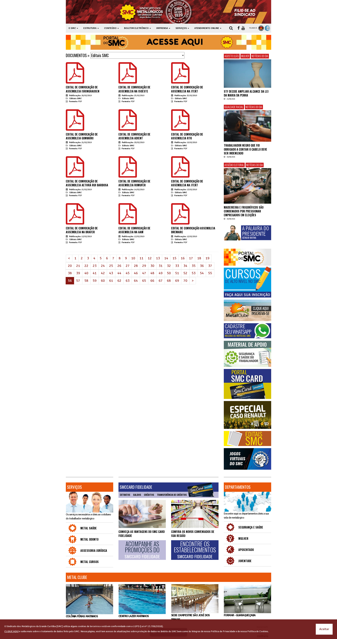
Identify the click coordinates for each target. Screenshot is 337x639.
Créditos (149, 494)
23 (95, 266)
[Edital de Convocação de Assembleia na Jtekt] (180, 79)
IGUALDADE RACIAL (233, 107)
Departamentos (237, 487)
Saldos (137, 494)
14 (166, 258)
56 (71, 280)
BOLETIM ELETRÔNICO (136, 28)
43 (111, 273)
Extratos (125, 494)
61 (111, 280)
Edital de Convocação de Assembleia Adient (134, 136)
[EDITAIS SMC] (247, 438)
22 (86, 266)
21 (78, 266)
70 (185, 280)
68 (169, 280)
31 (161, 266)
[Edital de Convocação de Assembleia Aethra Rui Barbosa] (75, 173)
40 (86, 273)
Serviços (74, 487)
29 (144, 266)
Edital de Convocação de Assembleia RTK (187, 136)
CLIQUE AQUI (11, 631)
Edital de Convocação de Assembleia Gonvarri (82, 136)
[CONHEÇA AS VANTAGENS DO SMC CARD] (142, 514)
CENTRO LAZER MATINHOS (133, 616)
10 (133, 258)
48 (152, 273)
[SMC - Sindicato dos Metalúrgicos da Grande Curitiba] (157, 12)
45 (128, 273)
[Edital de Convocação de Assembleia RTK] (180, 127)
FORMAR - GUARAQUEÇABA (239, 615)
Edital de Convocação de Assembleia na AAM (134, 230)
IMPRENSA (162, 28)
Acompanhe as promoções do (142, 549)
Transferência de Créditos (172, 494)
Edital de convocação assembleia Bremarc (193, 230)
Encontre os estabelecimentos (195, 549)
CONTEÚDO (110, 28)
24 (103, 266)
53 (194, 273)
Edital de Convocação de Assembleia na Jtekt (187, 89)
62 (119, 280)
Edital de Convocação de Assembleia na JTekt (187, 183)
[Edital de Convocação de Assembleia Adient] (127, 127)
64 (136, 280)
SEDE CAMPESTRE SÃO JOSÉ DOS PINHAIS (190, 617)
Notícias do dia (260, 56)
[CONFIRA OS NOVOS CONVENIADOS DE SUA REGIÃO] (195, 514)
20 (70, 266)
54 (202, 273)
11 (141, 258)
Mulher (245, 56)
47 (144, 273)
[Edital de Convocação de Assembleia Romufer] (127, 173)
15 (174, 258)
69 (177, 280)
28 (136, 266)
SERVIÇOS (181, 28)
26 (119, 266)
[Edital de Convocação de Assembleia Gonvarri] (75, 127)
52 (185, 273)
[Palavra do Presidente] (247, 232)
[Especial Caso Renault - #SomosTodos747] (247, 415)
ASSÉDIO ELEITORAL (234, 165)
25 (111, 266)
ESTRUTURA (90, 28)
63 (128, 280)
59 (95, 280)
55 (210, 273)
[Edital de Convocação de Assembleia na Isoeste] (127, 79)
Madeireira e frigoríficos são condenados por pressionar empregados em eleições (243, 211)
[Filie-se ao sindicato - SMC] (246, 12)
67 (161, 280)
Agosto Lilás (231, 56)
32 (169, 266)
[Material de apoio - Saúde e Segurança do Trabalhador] (247, 354)
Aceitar (324, 629)
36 (202, 266)
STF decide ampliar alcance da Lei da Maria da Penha (246, 93)
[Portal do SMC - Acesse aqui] (168, 42)
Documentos (76, 55)
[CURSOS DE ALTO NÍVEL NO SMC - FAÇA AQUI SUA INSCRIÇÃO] (247, 282)
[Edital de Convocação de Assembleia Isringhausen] (75, 79)
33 (177, 266)
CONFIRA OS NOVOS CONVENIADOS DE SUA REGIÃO (192, 534)
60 (103, 280)
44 (119, 273)
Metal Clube (77, 577)
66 (152, 280)
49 (161, 273)
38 (70, 273)
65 (144, 280)
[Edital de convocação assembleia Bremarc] (180, 220)
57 (78, 280)
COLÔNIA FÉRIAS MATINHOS (82, 616)
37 (210, 266)
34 (185, 266)
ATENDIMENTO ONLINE (207, 28)
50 (169, 273)
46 (136, 273)
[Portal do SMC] (247, 257)
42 (103, 273)
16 (183, 258)
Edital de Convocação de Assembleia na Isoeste (134, 89)
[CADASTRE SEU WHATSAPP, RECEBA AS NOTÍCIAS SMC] (247, 331)
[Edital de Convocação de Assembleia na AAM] (127, 220)
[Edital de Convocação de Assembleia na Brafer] (75, 220)
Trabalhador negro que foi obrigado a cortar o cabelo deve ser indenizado (245, 149)
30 (152, 266)
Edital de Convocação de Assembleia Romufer (134, 183)
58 (86, 280)
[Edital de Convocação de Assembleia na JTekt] (180, 173)
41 (95, 273)
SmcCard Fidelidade (136, 487)
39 (78, 273)
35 (194, 266)
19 (207, 258)
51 (177, 273)
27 (128, 266)
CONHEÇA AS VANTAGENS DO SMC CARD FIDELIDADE (141, 534)
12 (150, 258)
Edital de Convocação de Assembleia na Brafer (82, 230)
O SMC (72, 28)
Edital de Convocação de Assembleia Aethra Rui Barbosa (87, 183)
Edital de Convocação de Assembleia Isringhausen (82, 89)
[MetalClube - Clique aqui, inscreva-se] (247, 310)
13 (158, 258)
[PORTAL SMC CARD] (247, 384)
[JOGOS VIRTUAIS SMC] (247, 459)
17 (191, 258)
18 (199, 258)
